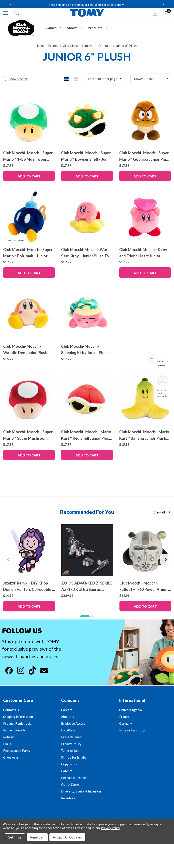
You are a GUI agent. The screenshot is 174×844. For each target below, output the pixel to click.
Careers (66, 710)
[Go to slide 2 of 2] (92, 616)
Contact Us (11, 710)
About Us (67, 716)
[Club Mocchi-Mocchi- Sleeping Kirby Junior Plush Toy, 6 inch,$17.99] (87, 313)
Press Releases (72, 737)
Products (95, 28)
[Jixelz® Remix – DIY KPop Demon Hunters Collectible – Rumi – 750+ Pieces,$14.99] (29, 550)
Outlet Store (70, 784)
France (124, 716)
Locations (68, 730)
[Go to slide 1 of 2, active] (85, 616)
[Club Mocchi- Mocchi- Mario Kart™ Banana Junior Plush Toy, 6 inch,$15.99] (145, 399)
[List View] (76, 79)
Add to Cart (29, 176)
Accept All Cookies (67, 837)
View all (159, 512)
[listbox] (150, 79)
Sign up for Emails (73, 757)
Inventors (68, 798)
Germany (125, 723)
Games (51, 28)
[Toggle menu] (5, 13)
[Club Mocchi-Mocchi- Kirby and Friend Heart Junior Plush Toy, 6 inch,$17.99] (145, 217)
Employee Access (73, 723)
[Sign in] (155, 13)
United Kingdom (130, 710)
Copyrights (69, 764)
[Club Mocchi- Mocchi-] (21, 27)
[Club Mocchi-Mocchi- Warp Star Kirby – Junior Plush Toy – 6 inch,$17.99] (87, 217)
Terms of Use (70, 750)
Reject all (37, 837)
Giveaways (11, 757)
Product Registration (18, 723)
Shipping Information (18, 716)
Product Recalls (14, 730)
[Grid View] (66, 79)
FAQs (7, 744)
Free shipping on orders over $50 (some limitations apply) (87, 4)
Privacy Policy (71, 744)
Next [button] (163, 3)
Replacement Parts (16, 750)
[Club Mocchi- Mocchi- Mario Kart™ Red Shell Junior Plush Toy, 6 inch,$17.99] (87, 399)
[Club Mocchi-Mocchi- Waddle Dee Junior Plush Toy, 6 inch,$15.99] (29, 313)
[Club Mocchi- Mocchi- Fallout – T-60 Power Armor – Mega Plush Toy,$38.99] (145, 550)
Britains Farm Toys (132, 730)
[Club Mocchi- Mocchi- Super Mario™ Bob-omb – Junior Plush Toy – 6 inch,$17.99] (29, 217)
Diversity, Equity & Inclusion (81, 791)
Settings (14, 837)
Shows (72, 28)
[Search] (16, 12)
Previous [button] (11, 3)
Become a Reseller (74, 778)
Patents (66, 771)
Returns (8, 737)
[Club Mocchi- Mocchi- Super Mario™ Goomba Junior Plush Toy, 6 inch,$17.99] (145, 120)
